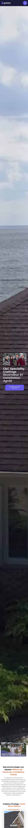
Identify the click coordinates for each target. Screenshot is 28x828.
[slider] (12, 755)
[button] (25, 3)
